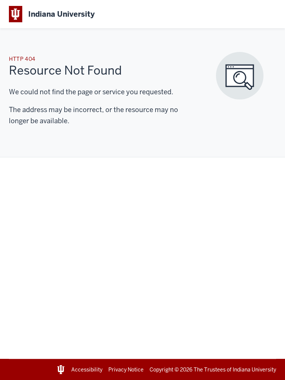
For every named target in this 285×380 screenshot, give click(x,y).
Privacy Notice (126, 369)
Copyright (161, 369)
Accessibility (86, 369)
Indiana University (254, 369)
